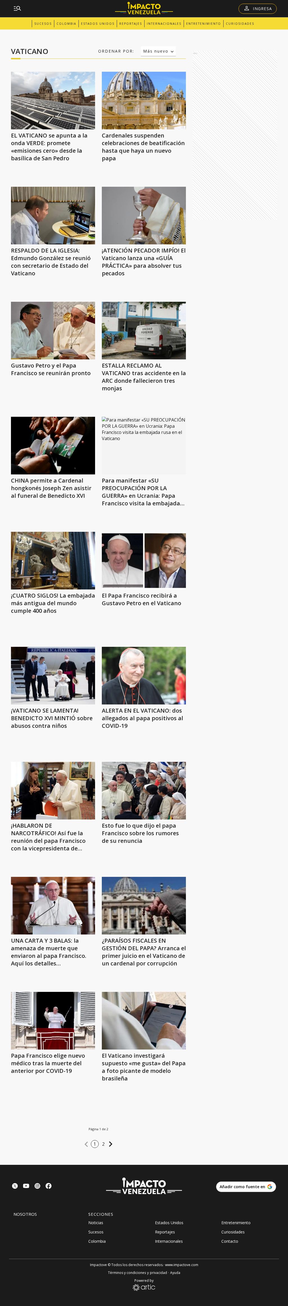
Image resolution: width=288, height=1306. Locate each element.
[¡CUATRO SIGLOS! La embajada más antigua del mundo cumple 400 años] (53, 560)
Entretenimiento (203, 24)
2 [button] (103, 1144)
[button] (86, 1144)
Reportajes (130, 24)
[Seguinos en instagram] (37, 1186)
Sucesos (43, 24)
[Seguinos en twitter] (15, 1186)
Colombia (66, 24)
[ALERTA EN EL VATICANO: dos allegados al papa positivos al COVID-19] (144, 675)
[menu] (17, 8)
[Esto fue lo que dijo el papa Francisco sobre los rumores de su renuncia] (144, 790)
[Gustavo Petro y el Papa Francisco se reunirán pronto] (53, 330)
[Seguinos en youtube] (26, 1186)
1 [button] (94, 1144)
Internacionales (164, 24)
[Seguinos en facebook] (49, 1186)
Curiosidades (240, 24)
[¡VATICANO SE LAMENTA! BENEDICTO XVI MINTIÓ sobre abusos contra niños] (53, 675)
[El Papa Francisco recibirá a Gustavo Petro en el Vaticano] (144, 560)
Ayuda (175, 1272)
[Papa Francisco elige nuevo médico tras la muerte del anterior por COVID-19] (53, 1021)
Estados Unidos (97, 24)
